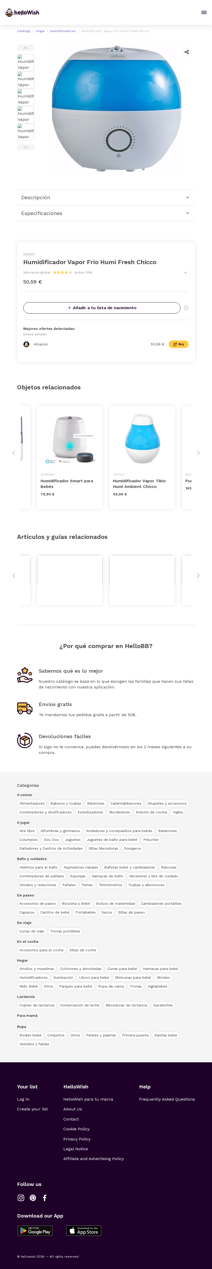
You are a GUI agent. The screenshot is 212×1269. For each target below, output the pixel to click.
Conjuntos (56, 1035)
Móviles (163, 977)
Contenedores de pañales (41, 876)
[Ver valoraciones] (186, 273)
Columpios (28, 839)
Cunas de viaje (31, 931)
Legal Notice (75, 1148)
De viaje (24, 923)
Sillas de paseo (131, 912)
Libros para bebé (94, 977)
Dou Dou (51, 839)
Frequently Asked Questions (167, 1099)
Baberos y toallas (65, 803)
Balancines (167, 831)
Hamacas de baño (107, 876)
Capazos (26, 912)
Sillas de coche (83, 950)
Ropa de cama (111, 986)
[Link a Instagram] (21, 1198)
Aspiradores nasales (81, 867)
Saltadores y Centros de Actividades (51, 848)
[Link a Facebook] (45, 1198)
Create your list (32, 1109)
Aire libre (27, 831)
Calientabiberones (125, 803)
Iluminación (63, 977)
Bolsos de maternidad (115, 903)
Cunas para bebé (122, 969)
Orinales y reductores (37, 885)
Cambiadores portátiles (161, 903)
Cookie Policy (76, 1128)
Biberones (95, 803)
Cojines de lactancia (36, 1005)
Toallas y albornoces (146, 885)
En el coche (28, 941)
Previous (25, 48)
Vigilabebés (157, 986)
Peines (87, 885)
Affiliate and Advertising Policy (93, 1158)
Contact (71, 1119)
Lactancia (26, 997)
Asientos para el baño (38, 867)
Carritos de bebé (55, 912)
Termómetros (110, 885)
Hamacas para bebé (160, 969)
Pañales (69, 885)
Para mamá (27, 1015)
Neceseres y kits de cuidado (153, 876)
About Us (72, 1109)
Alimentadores (31, 803)
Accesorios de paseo (37, 903)
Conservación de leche (80, 1005)
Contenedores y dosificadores (45, 812)
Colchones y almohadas (81, 969)
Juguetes (73, 839)
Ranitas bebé (165, 1035)
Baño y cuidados (32, 859)
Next (25, 147)
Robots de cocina (151, 812)
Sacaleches (163, 1005)
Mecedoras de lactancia (126, 1005)
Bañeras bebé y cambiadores (129, 867)
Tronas (136, 986)
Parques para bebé (75, 986)
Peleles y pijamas (101, 1035)
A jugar (23, 822)
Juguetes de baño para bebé (112, 839)
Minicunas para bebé (133, 977)
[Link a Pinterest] (33, 1198)
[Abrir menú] (204, 12)
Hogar (40, 31)
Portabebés (85, 912)
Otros (48, 986)
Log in (23, 1099)
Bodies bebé (30, 1035)
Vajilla (178, 812)
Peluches (151, 839)
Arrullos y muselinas (36, 969)
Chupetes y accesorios (167, 803)
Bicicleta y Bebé (76, 903)
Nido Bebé (28, 986)
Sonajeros (132, 848)
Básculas (169, 867)
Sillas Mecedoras (103, 848)
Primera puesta (135, 1035)
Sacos (107, 912)
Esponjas (78, 876)
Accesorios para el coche (41, 950)
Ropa (21, 1027)
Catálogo (24, 31)
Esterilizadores (90, 812)
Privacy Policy (76, 1139)
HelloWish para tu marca (88, 1099)
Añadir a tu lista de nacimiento (105, 307)
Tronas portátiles (65, 931)
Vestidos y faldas (34, 1044)
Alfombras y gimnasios (60, 831)
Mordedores (119, 812)
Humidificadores (63, 31)
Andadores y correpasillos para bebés (119, 831)
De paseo (25, 895)
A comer (24, 795)
